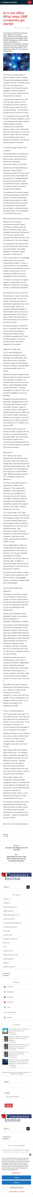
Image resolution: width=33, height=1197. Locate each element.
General (5, 834)
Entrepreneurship (8, 927)
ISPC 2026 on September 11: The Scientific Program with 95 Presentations (19, 1054)
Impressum (22, 1191)
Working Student (8, 967)
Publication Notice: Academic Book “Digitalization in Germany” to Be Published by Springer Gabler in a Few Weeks (19, 1062)
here (8, 824)
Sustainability (7, 959)
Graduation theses (9, 939)
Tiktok (5, 963)
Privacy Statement (13, 1191)
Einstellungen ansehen (16, 1187)
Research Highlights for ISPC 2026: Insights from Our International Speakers (19, 1038)
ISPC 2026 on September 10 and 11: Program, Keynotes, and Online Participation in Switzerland (19, 1046)
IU (4, 947)
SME (6, 836)
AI (3, 836)
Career (5, 899)
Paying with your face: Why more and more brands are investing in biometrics (16, 858)
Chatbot (5, 903)
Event (5, 931)
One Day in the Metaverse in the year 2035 (16, 848)
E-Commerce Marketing (11, 923)
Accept (16, 1177)
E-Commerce (7, 919)
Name (7, 1082)
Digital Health (7, 911)
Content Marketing (9, 907)
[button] (30, 1155)
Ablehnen (16, 1182)
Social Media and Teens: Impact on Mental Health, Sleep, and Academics (19, 1030)
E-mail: (7, 1093)
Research (6, 951)
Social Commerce (9, 955)
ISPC (5, 943)
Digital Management (9, 915)
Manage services (16, 1173)
